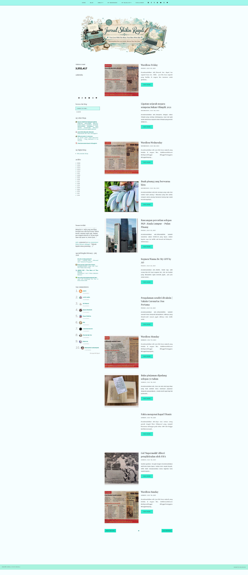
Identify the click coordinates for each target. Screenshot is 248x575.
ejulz (77, 234)
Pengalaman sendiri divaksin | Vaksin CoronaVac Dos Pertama (156, 301)
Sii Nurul (86, 303)
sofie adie (86, 297)
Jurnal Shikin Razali (13, 566)
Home (84, 2)
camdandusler (88, 328)
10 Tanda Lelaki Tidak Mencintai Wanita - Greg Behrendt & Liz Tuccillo (88, 139)
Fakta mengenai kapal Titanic (156, 414)
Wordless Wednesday (151, 142)
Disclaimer (140, 2)
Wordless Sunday (149, 491)
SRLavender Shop (82, 153)
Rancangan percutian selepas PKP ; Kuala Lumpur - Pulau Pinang (156, 223)
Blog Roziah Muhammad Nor (87, 277)
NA (84, 322)
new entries (110, 530)
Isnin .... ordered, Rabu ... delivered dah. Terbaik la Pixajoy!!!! (88, 261)
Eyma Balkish (87, 309)
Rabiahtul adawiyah (92, 347)
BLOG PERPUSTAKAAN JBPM (87, 122)
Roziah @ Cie (87, 335)
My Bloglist (126, 2)
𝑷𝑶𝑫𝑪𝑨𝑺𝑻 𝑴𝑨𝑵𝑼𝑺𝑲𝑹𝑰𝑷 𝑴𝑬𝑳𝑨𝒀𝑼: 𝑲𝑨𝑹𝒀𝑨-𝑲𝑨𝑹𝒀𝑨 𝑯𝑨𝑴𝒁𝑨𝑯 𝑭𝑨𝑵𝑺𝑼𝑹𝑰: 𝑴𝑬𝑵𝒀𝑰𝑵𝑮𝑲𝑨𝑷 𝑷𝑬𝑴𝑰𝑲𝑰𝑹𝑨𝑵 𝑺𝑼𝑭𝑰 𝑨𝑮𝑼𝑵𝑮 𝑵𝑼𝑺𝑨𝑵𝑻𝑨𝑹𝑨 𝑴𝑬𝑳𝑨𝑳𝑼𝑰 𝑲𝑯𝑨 (88, 126)
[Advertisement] (138, 550)
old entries (167, 530)
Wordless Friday (149, 64)
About (100, 2)
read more (147, 84)
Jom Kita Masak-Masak (86, 132)
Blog (91, 2)
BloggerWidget (95, 353)
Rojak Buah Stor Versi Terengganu (87, 133)
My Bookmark (112, 2)
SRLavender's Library (85, 136)
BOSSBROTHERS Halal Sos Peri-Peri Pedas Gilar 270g (88, 266)
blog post (91, 243)
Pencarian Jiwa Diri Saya (86, 264)
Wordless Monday (150, 336)
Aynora (85, 341)
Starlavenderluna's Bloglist (87, 143)
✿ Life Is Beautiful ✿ (85, 259)
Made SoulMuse (240, 567)
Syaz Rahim (87, 316)
